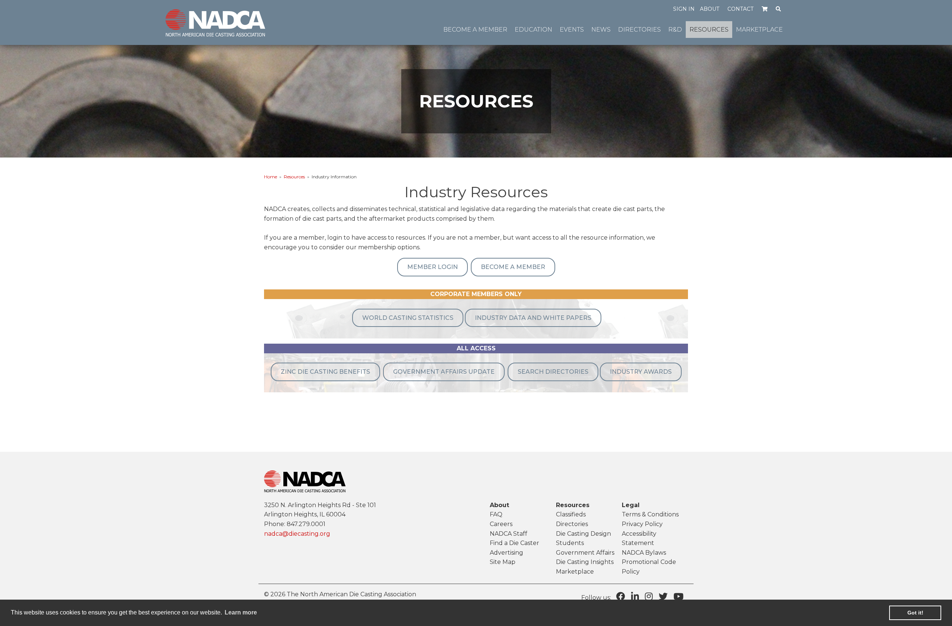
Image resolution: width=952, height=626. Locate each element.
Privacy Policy (642, 524)
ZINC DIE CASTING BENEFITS (325, 371)
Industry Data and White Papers (533, 317)
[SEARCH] (778, 8)
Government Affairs (585, 552)
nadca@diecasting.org (297, 533)
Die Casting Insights (585, 561)
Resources (294, 176)
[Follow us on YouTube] (678, 596)
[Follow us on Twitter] (663, 596)
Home (270, 176)
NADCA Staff (508, 533)
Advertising (506, 552)
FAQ (496, 514)
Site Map (502, 561)
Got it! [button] (915, 613)
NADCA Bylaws (644, 552)
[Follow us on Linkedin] (635, 596)
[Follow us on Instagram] (649, 596)
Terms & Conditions (650, 514)
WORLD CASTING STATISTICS (407, 317)
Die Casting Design (583, 533)
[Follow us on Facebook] (620, 596)
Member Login (432, 266)
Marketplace (575, 571)
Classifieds (571, 514)
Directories (572, 524)
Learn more (241, 612)
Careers (501, 524)
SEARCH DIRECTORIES (553, 371)
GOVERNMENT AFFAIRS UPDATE (444, 371)
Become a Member (513, 266)
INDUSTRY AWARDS (641, 371)
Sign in (684, 9)
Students (570, 542)
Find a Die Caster (514, 542)
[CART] (765, 8)
